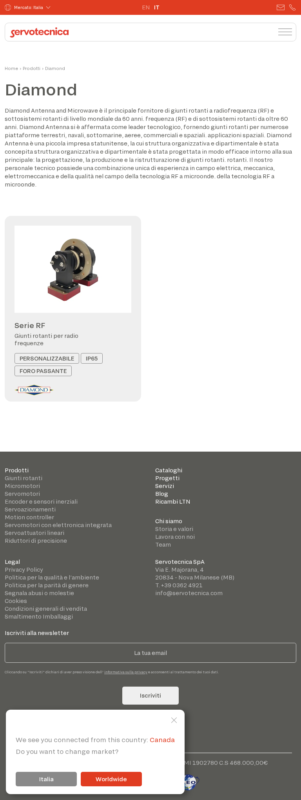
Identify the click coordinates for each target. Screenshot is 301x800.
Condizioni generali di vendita (46, 608)
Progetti (167, 478)
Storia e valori (174, 529)
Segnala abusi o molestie (39, 593)
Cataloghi (168, 470)
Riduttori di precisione (36, 540)
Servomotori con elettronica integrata (58, 525)
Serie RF (30, 325)
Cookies (16, 600)
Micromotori (22, 486)
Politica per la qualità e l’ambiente (52, 577)
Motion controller (29, 517)
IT (157, 7)
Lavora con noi (175, 536)
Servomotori (22, 493)
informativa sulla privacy (125, 672)
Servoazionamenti (30, 509)
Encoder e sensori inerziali (41, 501)
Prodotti (31, 68)
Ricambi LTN (172, 501)
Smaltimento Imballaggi (39, 616)
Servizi (164, 486)
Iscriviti (150, 695)
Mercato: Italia (28, 7)
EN (146, 7)
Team (163, 544)
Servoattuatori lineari (34, 532)
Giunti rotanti (23, 478)
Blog (161, 493)
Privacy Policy (24, 569)
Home (11, 68)
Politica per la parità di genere (47, 585)
